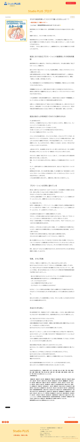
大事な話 (72, 16)
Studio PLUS (21, 431)
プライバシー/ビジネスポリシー (71, 422)
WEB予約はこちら (70, 3)
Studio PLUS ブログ (40, 11)
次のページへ (70, 417)
